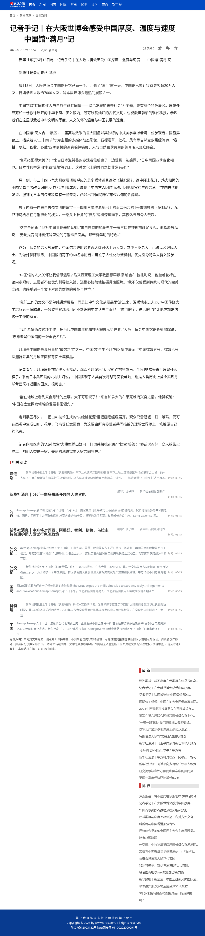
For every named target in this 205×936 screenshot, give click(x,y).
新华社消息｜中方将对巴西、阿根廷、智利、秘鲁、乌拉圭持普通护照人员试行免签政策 (59, 532)
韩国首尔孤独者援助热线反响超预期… (164, 810)
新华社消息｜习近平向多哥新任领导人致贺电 (48, 495)
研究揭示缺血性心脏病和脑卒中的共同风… (167, 771)
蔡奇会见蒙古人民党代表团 (157, 858)
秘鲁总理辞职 (148, 838)
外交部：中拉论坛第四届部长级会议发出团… (169, 845)
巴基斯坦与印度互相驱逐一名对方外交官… (167, 817)
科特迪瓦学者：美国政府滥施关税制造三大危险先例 (13, 608)
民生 (84, 4)
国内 (53, 4)
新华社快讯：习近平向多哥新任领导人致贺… (169, 764)
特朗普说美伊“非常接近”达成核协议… (164, 736)
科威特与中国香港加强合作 (157, 824)
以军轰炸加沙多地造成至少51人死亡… (164, 886)
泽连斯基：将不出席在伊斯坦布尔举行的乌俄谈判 (13, 476)
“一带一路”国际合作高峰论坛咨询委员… (165, 722)
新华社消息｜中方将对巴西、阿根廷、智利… (169, 757)
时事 (73, 4)
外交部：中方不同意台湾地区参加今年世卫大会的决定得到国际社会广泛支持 (13, 570)
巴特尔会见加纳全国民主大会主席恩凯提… (167, 831)
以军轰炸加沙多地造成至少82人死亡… (164, 729)
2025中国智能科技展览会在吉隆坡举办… (166, 708)
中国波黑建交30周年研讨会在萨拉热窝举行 (11, 627)
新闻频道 (25, 15)
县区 (94, 4)
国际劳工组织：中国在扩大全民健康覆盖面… (169, 702)
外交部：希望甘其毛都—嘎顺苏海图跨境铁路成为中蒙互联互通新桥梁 (13, 551)
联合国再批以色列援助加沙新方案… (163, 872)
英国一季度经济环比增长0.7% (159, 778)
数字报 (117, 4)
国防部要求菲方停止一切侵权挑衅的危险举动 (11, 589)
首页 (32, 4)
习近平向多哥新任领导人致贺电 (11, 513)
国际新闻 (41, 15)
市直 (105, 4)
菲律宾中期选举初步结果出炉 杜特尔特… (167, 852)
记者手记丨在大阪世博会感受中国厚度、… (167, 688)
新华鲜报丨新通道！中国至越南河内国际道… (169, 879)
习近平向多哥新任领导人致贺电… (161, 750)
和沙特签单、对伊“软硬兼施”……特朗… (164, 865)
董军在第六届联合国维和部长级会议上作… (167, 715)
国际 (63, 4)
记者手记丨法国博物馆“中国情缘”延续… (165, 695)
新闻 (42, 4)
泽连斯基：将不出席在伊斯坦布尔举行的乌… (169, 681)
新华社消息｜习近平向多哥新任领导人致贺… (169, 743)
